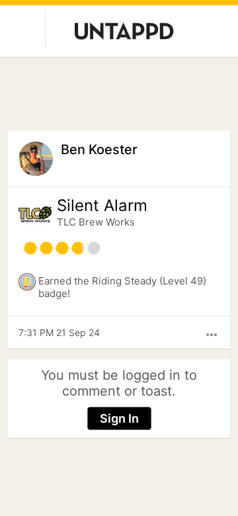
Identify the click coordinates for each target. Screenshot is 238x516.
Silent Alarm (102, 206)
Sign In (119, 418)
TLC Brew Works (96, 222)
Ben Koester (99, 149)
